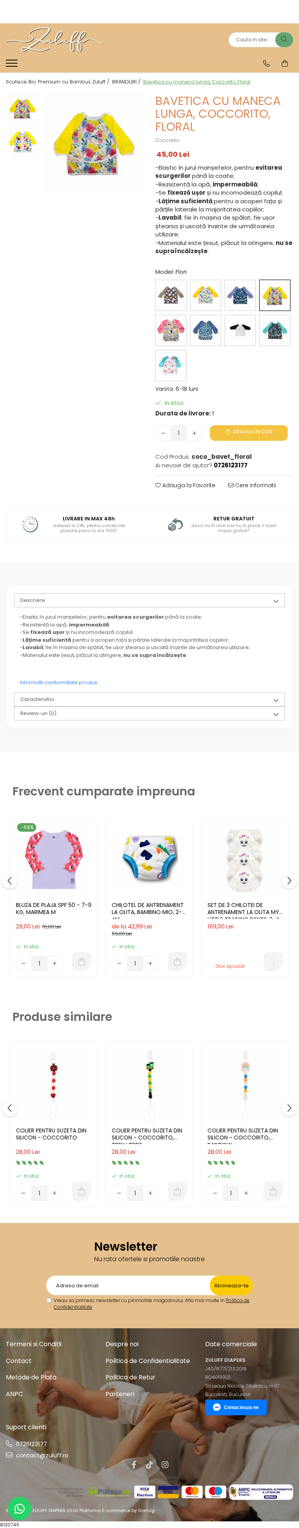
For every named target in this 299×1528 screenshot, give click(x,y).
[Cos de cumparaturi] (284, 63)
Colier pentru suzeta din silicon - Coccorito (51, 1134)
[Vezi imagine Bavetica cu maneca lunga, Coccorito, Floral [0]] (22, 108)
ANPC (14, 1394)
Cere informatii (255, 485)
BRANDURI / (127, 81)
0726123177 (30, 1444)
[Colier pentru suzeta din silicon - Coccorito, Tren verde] (149, 1085)
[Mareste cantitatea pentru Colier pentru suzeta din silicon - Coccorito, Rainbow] (246, 1193)
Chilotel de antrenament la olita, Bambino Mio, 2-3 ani (148, 910)
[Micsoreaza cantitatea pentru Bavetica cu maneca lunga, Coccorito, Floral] (163, 433)
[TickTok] (149, 1464)
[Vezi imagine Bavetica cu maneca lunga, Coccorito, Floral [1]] (22, 141)
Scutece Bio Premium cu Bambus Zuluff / (58, 81)
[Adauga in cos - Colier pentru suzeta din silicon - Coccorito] (81, 1191)
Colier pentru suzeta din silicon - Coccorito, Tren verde (147, 1135)
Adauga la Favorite (188, 485)
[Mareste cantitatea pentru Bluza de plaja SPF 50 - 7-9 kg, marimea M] (55, 963)
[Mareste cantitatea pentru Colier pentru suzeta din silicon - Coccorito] (55, 1193)
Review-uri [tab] (38, 713)
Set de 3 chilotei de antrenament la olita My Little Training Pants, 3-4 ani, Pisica (244, 910)
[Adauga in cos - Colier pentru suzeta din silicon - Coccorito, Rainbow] (273, 1191)
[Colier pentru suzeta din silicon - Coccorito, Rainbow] (245, 1085)
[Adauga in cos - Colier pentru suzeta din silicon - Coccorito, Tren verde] (177, 1191)
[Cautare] (284, 39)
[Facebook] (134, 1464)
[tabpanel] (93, 142)
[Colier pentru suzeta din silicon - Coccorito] (53, 1085)
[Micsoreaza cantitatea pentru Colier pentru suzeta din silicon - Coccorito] (24, 1193)
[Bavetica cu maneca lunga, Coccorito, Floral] (93, 142)
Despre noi (122, 1344)
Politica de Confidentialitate (148, 1360)
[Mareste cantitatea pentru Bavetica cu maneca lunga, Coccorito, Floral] (194, 433)
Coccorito (167, 140)
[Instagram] (165, 1464)
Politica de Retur (130, 1377)
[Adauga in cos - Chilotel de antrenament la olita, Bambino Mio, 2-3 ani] (177, 961)
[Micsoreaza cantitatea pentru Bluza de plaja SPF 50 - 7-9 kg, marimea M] (24, 963)
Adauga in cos (252, 431)
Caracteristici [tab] (37, 699)
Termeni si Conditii (34, 1344)
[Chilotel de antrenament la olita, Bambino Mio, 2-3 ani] (149, 860)
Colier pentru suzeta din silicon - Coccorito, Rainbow (243, 1135)
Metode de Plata (31, 1377)
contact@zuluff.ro (41, 1455)
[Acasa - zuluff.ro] (54, 39)
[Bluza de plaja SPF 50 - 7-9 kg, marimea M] (53, 860)
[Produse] (12, 65)
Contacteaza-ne (241, 1407)
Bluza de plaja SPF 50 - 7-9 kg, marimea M (53, 909)
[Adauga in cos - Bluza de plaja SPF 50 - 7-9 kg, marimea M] (81, 961)
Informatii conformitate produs (58, 682)
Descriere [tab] (32, 600)
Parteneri (120, 1394)
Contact (19, 1360)
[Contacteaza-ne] (266, 63)
